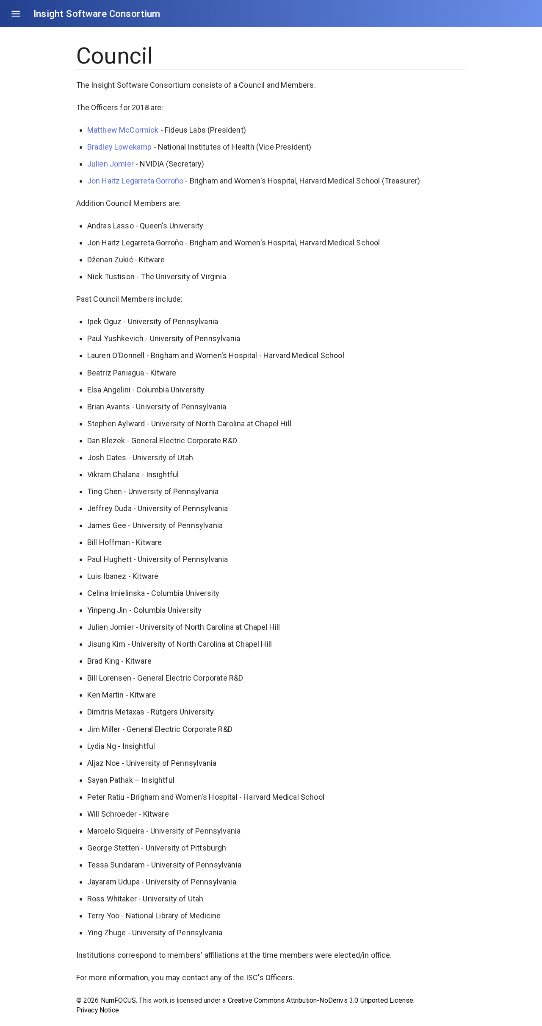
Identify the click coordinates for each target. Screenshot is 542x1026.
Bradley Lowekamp (119, 146)
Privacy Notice (97, 1010)
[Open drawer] (16, 14)
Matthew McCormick (123, 129)
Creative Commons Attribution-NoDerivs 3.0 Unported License (321, 1000)
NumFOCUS (118, 1000)
